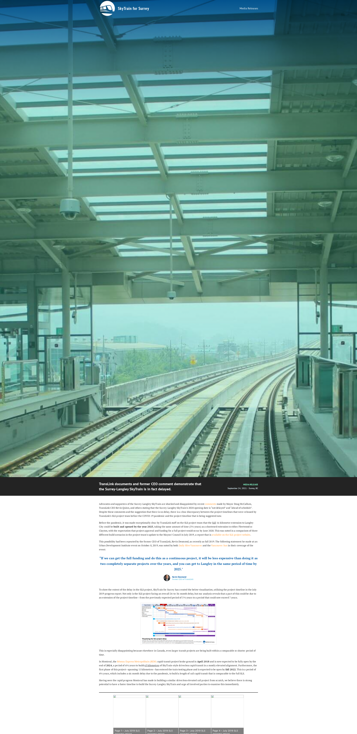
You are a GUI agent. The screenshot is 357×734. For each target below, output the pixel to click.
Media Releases (249, 8)
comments (210, 503)
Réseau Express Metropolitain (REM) (137, 661)
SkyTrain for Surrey (133, 8)
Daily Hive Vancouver (190, 545)
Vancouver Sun (219, 545)
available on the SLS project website (231, 534)
